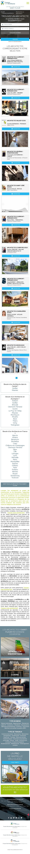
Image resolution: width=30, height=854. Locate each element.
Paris (2, 801)
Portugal (24, 806)
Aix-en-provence (14, 801)
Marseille (8, 801)
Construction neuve (7, 734)
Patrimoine (26, 726)
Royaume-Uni (13, 806)
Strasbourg (16, 802)
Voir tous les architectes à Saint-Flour (15, 484)
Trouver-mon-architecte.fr (16, 513)
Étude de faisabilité (18, 742)
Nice (9, 802)
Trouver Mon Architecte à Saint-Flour (11, 826)
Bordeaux (24, 801)
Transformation (7, 739)
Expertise (6, 737)
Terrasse (12, 737)
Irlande (17, 806)
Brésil (28, 806)
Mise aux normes (21, 737)
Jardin (17, 740)
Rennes (20, 802)
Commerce (10, 725)
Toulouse (20, 801)
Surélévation (15, 735)
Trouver (15, 39)
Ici (15, 792)
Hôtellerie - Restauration (21, 725)
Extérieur (19, 726)
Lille (28, 801)
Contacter (16, 66)
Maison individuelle (6, 723)
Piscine (12, 740)
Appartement (17, 723)
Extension (23, 735)
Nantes (12, 802)
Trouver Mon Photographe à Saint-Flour (11, 843)
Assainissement (5, 743)
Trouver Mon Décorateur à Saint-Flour (11, 835)
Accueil (3, 11)
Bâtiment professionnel (8, 726)
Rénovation (17, 734)
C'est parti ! (15, 762)
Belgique (3, 806)
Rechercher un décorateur (20, 12)
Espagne (7, 806)
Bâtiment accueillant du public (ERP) (15, 728)
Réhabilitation (15, 743)
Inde (21, 806)
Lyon (5, 801)
